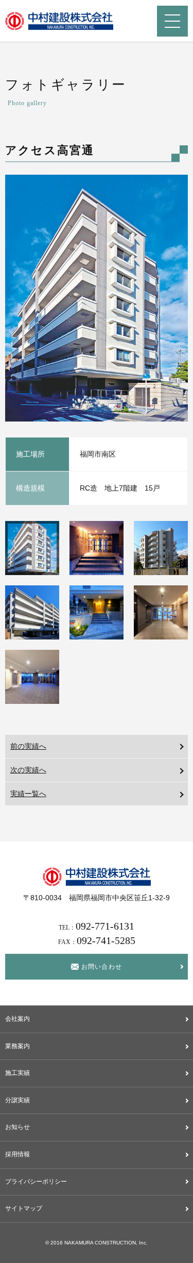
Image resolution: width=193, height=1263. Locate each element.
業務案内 (17, 1046)
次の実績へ (28, 770)
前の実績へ (28, 746)
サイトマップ (23, 1208)
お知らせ (17, 1127)
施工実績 (17, 1072)
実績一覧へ (28, 793)
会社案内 (17, 1018)
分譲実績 (17, 1100)
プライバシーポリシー (36, 1181)
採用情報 (17, 1154)
